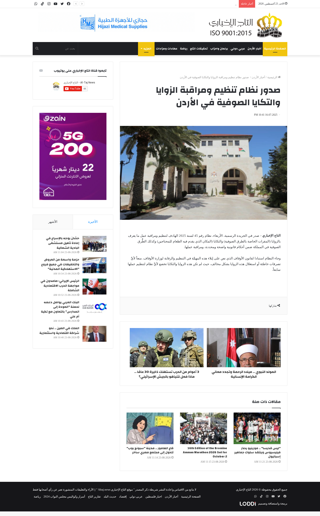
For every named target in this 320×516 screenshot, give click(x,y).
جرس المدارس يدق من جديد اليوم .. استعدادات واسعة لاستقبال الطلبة (195, 3)
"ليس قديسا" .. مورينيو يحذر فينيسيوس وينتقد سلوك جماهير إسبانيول (257, 452)
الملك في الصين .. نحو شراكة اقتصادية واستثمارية (59, 330)
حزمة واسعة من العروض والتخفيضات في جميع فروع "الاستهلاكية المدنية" (60, 264)
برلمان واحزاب (219, 48)
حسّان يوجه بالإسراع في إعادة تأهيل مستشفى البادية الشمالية (62, 242)
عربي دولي (238, 48)
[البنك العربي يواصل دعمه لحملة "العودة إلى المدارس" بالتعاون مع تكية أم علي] (94, 308)
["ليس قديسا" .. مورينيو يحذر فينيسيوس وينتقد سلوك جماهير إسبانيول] (257, 428)
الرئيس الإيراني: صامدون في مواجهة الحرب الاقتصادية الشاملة (59, 285)
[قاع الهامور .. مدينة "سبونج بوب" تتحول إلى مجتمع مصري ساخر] (149, 428)
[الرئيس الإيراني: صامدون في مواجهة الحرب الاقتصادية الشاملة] (94, 286)
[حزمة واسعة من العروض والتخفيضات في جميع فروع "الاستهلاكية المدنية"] (94, 265)
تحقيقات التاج (199, 48)
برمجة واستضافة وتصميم (272, 503)
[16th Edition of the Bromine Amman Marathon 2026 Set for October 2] (203, 428)
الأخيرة (93, 221)
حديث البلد (110, 496)
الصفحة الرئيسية (275, 48)
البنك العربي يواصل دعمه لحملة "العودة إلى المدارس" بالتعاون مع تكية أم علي (60, 309)
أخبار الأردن (254, 48)
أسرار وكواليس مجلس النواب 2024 (64, 496)
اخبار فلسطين (153, 496)
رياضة (183, 48)
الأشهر (52, 221)
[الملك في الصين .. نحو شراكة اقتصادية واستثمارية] (94, 334)
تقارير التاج (94, 496)
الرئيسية (272, 77)
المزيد (147, 48)
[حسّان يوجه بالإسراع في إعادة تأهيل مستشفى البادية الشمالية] (94, 244)
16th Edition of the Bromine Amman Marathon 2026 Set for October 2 (205, 452)
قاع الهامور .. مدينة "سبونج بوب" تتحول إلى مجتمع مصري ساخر (149, 450)
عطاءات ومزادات (166, 48)
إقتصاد (123, 496)
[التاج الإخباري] (247, 25)
